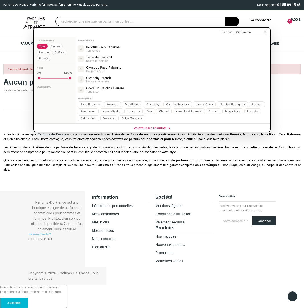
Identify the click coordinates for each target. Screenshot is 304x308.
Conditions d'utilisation (173, 214)
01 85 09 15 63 (289, 4)
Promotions (164, 253)
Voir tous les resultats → (152, 128)
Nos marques (165, 236)
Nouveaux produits (170, 244)
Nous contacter (104, 239)
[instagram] (34, 244)
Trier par (226, 32)
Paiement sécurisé (170, 222)
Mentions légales (168, 206)
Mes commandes (105, 214)
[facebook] (29, 244)
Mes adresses (103, 230)
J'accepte (14, 302)
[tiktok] (39, 244)
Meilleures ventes (169, 261)
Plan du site (101, 247)
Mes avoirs (100, 222)
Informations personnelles (112, 206)
